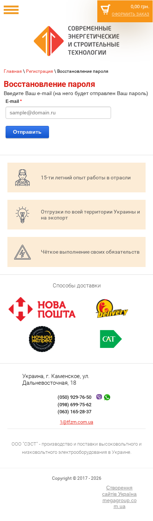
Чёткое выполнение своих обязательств (90, 252)
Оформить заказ (130, 14)
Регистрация (39, 71)
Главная (13, 71)
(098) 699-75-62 (74, 404)
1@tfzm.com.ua (76, 422)
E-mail (14, 101)
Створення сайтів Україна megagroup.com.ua (119, 497)
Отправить (27, 132)
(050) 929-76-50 (74, 397)
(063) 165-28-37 (74, 411)
